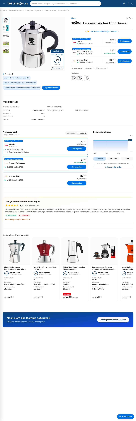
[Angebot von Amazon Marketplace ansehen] (102, 51)
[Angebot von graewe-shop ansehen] (102, 61)
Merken (89, 68)
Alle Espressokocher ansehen (113, 320)
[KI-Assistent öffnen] (124, 3)
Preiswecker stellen (114, 167)
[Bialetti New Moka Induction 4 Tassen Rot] (45, 269)
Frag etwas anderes (51, 87)
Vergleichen (78, 68)
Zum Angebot (125, 41)
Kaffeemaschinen (50, 10)
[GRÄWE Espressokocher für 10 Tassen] (87, 78)
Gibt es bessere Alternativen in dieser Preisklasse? (22, 87)
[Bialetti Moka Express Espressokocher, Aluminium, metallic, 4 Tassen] (16, 269)
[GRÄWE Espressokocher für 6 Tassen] (73, 78)
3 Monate (99, 159)
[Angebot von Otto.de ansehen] (102, 41)
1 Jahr (127, 159)
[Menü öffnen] (4, 3)
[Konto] (131, 3)
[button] (38, 44)
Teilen (131, 18)
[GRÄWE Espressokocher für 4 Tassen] (80, 78)
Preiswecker (102, 68)
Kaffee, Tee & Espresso (33, 10)
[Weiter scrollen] (133, 268)
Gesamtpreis (71, 133)
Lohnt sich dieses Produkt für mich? (16, 78)
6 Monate (113, 159)
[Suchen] (99, 3)
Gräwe (73, 18)
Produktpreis (82, 133)
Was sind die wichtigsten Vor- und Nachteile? (20, 83)
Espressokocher (63, 10)
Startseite (3, 10)
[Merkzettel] (128, 3)
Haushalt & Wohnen (15, 10)
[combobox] (65, 3)
